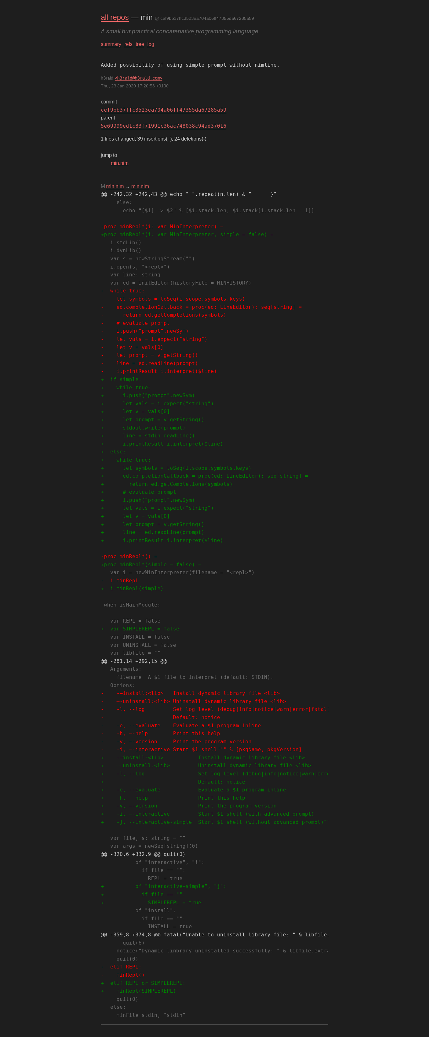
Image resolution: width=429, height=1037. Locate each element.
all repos (115, 17)
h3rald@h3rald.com (138, 77)
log (150, 44)
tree (140, 44)
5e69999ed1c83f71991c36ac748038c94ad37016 (163, 126)
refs (128, 44)
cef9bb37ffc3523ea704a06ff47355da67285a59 (163, 110)
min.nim (119, 163)
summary (111, 44)
